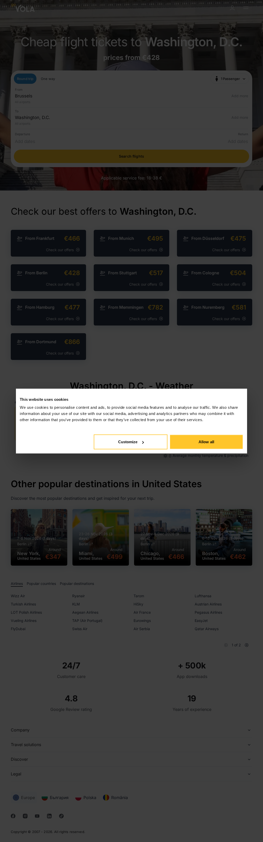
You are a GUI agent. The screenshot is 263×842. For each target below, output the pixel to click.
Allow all (206, 442)
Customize (128, 442)
